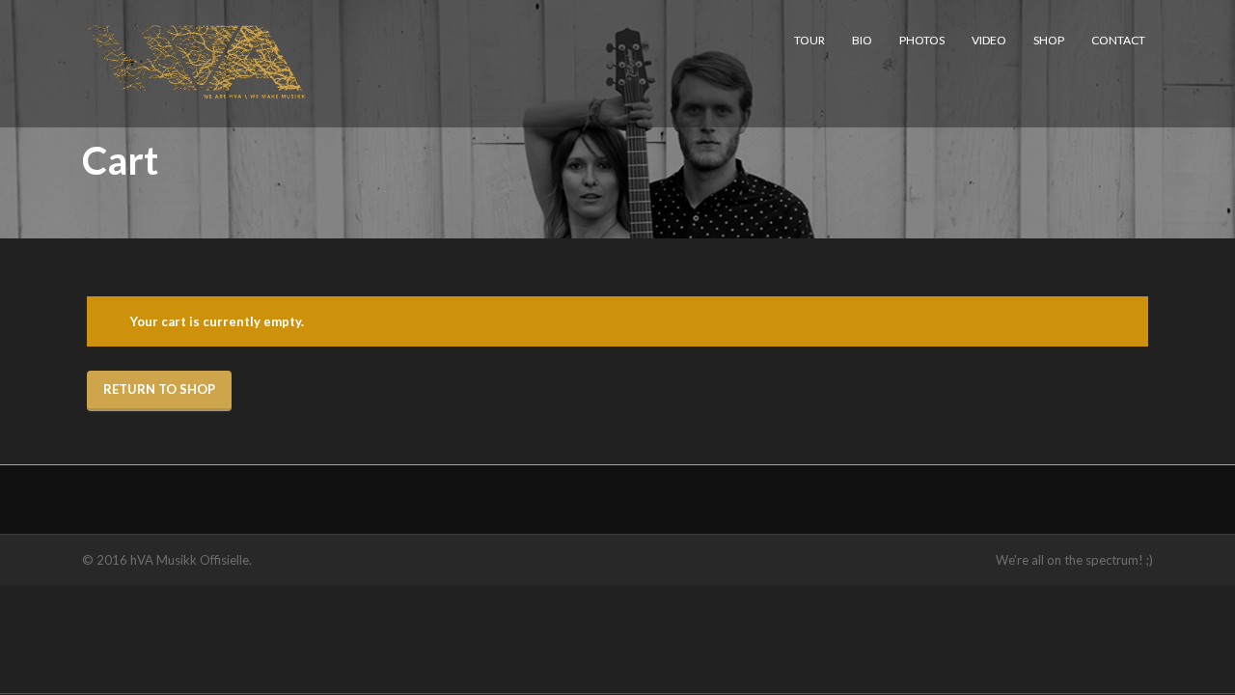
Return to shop (159, 389)
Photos (922, 40)
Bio (862, 40)
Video (989, 40)
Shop (1048, 40)
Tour (809, 40)
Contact (1118, 40)
